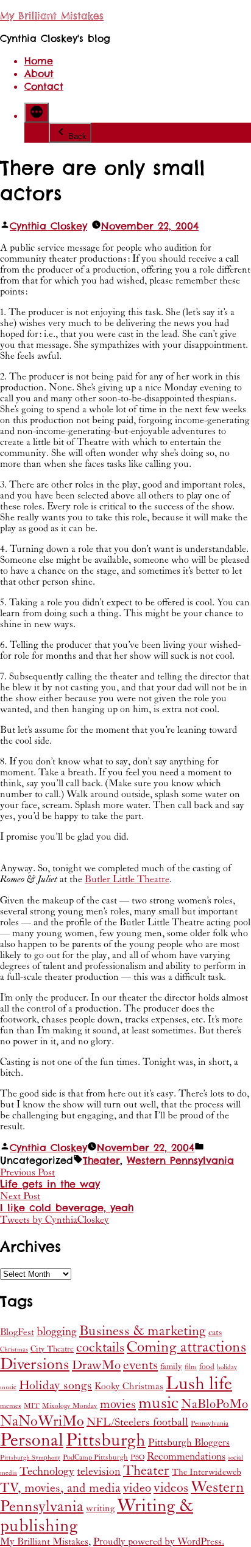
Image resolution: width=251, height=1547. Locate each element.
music (158, 1403)
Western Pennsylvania (180, 1160)
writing (100, 1508)
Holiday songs (55, 1386)
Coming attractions (186, 1347)
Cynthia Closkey (48, 226)
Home (38, 61)
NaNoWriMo (42, 1421)
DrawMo (96, 1365)
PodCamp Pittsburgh (95, 1457)
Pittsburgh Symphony (30, 1457)
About (39, 73)
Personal (31, 1440)
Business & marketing (142, 1331)
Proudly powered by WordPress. (158, 1541)
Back (77, 136)
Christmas (14, 1349)
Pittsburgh (106, 1440)
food (206, 1367)
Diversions (34, 1364)
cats (215, 1332)
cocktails (100, 1347)
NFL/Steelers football (137, 1422)
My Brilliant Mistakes (52, 16)
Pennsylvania (209, 1423)
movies (118, 1404)
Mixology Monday (69, 1406)
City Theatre (52, 1349)
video (137, 1488)
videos (171, 1487)
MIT (32, 1406)
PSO (137, 1457)
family (171, 1367)
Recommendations (186, 1456)
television (99, 1472)
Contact (43, 86)
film (191, 1367)
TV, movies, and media (60, 1488)
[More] (36, 113)
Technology (46, 1471)
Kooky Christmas (128, 1386)
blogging (57, 1331)
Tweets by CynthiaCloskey (54, 1219)
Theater (101, 1160)
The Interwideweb (206, 1472)
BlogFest (17, 1332)
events (140, 1365)
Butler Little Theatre (127, 879)
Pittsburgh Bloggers (189, 1443)
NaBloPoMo (214, 1404)
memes (10, 1406)
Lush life (199, 1383)
